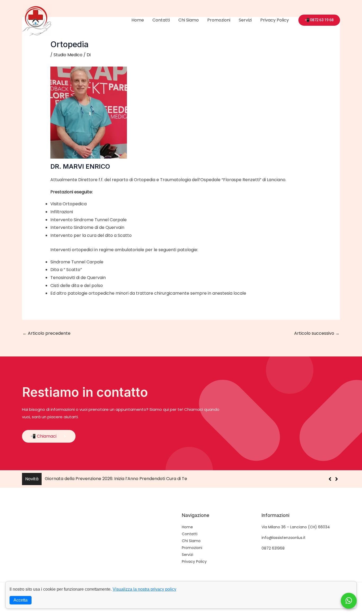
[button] (336, 479)
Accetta (21, 600)
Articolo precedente (46, 333)
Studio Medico (68, 55)
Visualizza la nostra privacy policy (144, 589)
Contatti (161, 20)
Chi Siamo (188, 20)
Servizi (245, 20)
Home (137, 20)
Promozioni (218, 20)
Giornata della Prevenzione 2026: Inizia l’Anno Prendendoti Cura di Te (116, 479)
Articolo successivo (316, 333)
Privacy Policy (274, 20)
